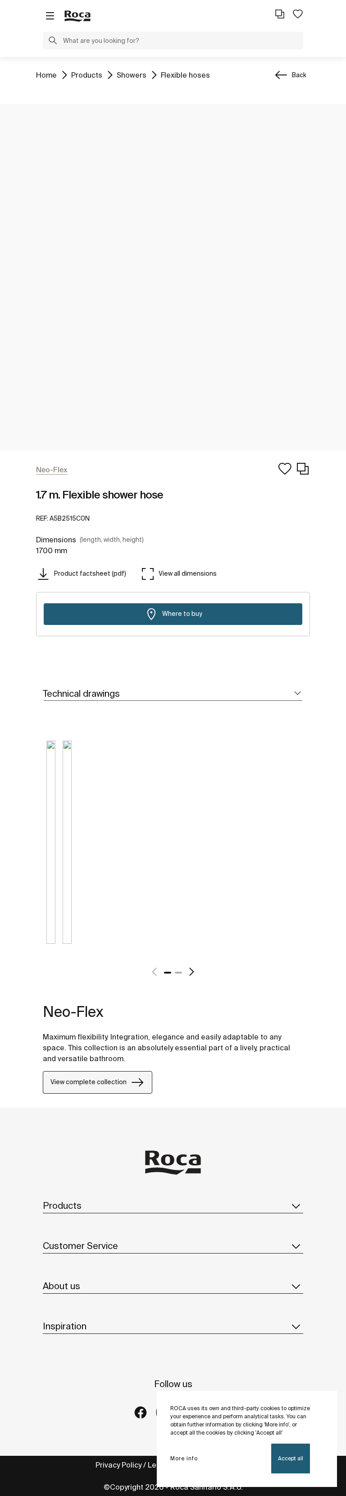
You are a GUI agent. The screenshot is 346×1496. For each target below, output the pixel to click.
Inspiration (64, 1326)
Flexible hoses (185, 74)
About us (61, 1286)
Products (86, 74)
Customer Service (80, 1245)
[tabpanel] (51, 849)
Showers (131, 74)
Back (299, 75)
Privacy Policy (118, 1465)
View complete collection (88, 1082)
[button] (52, 41)
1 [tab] (167, 973)
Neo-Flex (73, 1011)
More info (184, 1458)
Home (46, 74)
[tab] (173, 694)
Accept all (290, 1458)
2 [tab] (178, 973)
